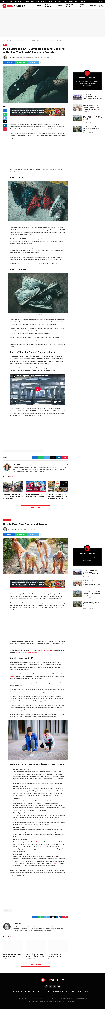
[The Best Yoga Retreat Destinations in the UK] (58, 946)
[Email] (5, 121)
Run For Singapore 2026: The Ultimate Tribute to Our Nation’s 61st (35, 496)
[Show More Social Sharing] (40, 62)
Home (31, 6)
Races (71, 1)
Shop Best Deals (82, 6)
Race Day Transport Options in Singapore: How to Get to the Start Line (91, 129)
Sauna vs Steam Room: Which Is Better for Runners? (13, 955)
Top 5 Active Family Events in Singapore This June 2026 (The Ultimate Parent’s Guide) (57, 496)
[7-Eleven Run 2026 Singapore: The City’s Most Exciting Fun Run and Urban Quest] (13, 486)
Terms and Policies (52, 994)
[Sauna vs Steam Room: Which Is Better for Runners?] (13, 946)
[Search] (102, 6)
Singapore (39, 451)
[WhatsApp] (5, 114)
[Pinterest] (5, 129)
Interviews (58, 1)
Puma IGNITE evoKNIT (15, 451)
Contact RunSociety (44, 991)
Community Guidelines (61, 991)
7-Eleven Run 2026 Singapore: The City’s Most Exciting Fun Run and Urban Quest (13, 496)
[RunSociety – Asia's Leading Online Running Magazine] (14, 6)
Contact (93, 6)
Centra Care (38, 928)
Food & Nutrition (19, 1)
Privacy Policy (90, 991)
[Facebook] (5, 110)
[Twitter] (5, 118)
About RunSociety (19, 991)
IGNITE (22, 122)
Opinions (65, 1)
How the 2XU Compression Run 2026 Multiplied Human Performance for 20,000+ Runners (92, 97)
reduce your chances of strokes (26, 653)
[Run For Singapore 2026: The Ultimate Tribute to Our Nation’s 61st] (36, 486)
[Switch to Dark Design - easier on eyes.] (99, 6)
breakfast (57, 863)
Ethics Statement (77, 991)
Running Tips (7, 910)
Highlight (43, 1)
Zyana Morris (13, 529)
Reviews (77, 1)
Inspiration (50, 1)
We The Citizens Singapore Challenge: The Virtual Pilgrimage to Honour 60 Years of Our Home (92, 107)
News (3, 1)
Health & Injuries (35, 1)
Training (83, 1)
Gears (27, 1)
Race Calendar (48, 6)
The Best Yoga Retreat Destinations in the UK (55, 955)
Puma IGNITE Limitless (29, 451)
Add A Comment (36, 507)
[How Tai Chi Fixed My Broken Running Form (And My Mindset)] (36, 946)
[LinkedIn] (5, 125)
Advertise (31, 991)
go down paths (38, 842)
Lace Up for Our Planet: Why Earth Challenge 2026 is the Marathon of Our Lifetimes (92, 118)
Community (10, 1)
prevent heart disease (44, 650)
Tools (39, 6)
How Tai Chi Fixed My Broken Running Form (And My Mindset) (35, 955)
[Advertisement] (52, 22)
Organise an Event (70, 6)
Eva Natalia (12, 57)
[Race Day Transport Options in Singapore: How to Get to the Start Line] (77, 129)
